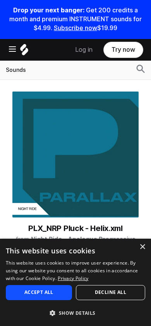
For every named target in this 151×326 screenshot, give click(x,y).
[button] (75, 312)
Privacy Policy (73, 278)
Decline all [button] (110, 292)
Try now (123, 49)
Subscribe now (75, 28)
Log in (84, 49)
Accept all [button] (38, 292)
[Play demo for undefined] (75, 154)
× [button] (142, 247)
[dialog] (75, 282)
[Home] (24, 51)
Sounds (16, 70)
